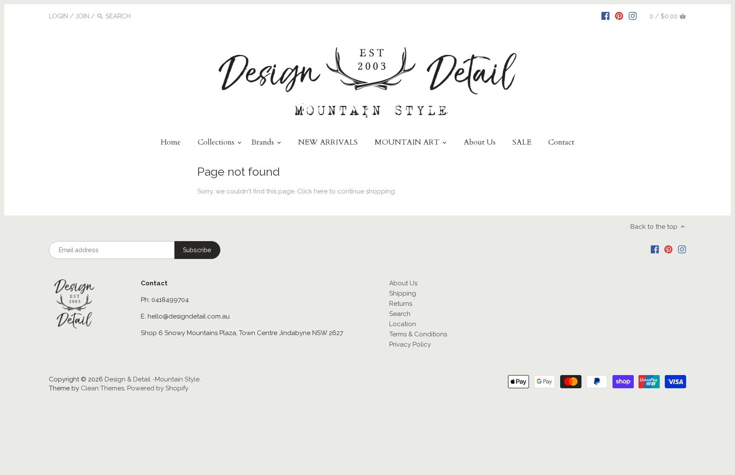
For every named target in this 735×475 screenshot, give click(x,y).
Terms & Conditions (418, 334)
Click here (312, 191)
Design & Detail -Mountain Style (152, 379)
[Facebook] (605, 16)
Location (402, 324)
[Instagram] (633, 16)
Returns (400, 303)
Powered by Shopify (157, 388)
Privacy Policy (410, 344)
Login (58, 16)
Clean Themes (102, 388)
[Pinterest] (619, 16)
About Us (403, 283)
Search (399, 314)
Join (82, 16)
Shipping (402, 293)
